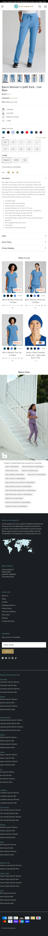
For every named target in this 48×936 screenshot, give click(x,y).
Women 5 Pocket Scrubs (30, 470)
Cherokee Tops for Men (8, 685)
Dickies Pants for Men (7, 709)
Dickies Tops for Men (7, 703)
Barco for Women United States (32, 466)
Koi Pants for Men (6, 782)
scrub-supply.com (11, 928)
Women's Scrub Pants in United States (18, 502)
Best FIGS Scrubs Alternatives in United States (20, 490)
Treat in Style (4, 873)
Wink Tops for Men (6, 896)
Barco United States (12, 466)
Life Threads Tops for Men (9, 813)
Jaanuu (2, 752)
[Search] (39, 6)
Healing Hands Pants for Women (11, 727)
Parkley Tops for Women (8, 827)
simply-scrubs (5, 863)
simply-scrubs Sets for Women (11, 865)
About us (5, 596)
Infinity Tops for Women (8, 737)
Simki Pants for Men (7, 855)
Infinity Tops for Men (7, 741)
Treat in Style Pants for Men (9, 886)
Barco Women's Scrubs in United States (18, 486)
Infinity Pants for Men (7, 747)
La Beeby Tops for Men (8, 796)
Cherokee (3, 679)
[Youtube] (6, 658)
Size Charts (6, 615)
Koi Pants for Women (7, 779)
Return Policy (7, 242)
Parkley (2, 825)
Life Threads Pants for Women (10, 817)
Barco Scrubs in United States (15, 478)
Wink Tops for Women (8, 893)
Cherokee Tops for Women (9, 682)
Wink (2, 891)
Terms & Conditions (9, 611)
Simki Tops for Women (8, 844)
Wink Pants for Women (8, 900)
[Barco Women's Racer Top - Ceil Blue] (12, 277)
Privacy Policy (7, 608)
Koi (1, 769)
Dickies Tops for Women (8, 699)
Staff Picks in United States (14, 498)
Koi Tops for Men (6, 775)
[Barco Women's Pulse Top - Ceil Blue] (35, 277)
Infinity (2, 735)
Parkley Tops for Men (7, 831)
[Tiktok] (16, 658)
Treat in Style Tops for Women (10, 876)
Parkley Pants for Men (7, 837)
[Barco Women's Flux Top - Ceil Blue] (12, 330)
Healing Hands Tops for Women (11, 720)
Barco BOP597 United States (15, 474)
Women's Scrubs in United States (16, 506)
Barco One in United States (36, 474)
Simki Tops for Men (6, 848)
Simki (2, 842)
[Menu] (2, 6)
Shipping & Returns (8, 605)
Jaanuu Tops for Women (8, 755)
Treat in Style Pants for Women (11, 883)
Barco (9, 94)
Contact (4, 602)
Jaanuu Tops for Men (7, 758)
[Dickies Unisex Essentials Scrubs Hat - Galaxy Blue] (35, 330)
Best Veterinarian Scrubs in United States (19, 494)
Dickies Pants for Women (9, 706)
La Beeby (3, 790)
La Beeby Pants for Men (8, 803)
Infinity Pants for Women (8, 744)
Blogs (4, 599)
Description (6, 178)
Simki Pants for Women (8, 851)
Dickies (2, 697)
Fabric (4, 236)
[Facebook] (3, 658)
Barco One (14, 98)
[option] (24, 41)
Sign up (8, 651)
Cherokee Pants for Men (8, 692)
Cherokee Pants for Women (10, 689)
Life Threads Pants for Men (9, 820)
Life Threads (4, 807)
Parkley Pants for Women (9, 834)
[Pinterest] (12, 658)
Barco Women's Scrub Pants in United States (20, 482)
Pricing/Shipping (8, 248)
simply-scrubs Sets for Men (9, 869)
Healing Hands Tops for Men (10, 723)
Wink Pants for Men (7, 903)
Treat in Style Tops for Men (9, 879)
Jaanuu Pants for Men (7, 765)
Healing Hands (5, 717)
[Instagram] (9, 658)
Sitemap (5, 618)
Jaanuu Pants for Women (9, 761)
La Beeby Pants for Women (9, 799)
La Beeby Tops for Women (9, 793)
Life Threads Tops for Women (10, 810)
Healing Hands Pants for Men (10, 730)
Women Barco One (12, 470)
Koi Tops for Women (7, 772)
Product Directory (8, 621)
